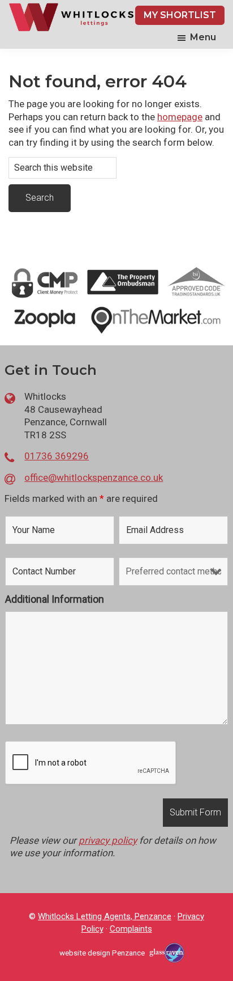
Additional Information (54, 599)
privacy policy (108, 840)
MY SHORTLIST (180, 15)
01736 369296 (56, 456)
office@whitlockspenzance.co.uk (93, 477)
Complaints (131, 929)
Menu (203, 37)
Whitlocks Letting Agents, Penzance (104, 916)
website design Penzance (102, 952)
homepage (179, 116)
